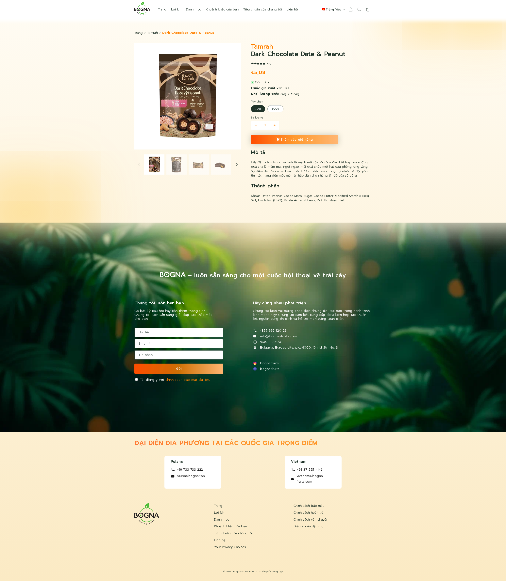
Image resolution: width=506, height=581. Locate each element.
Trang (139, 32)
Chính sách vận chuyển (311, 519)
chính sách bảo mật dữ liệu (187, 379)
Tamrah (152, 32)
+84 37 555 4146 (310, 469)
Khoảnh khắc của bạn (230, 526)
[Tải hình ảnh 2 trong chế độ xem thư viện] (176, 164)
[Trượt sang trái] (138, 164)
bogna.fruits (269, 369)
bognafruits (269, 363)
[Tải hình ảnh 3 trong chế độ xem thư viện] (199, 164)
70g (258, 109)
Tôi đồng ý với (175, 379)
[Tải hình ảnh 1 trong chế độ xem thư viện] (154, 164)
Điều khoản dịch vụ (308, 526)
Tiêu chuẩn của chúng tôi (233, 533)
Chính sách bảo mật (309, 505)
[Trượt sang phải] (236, 164)
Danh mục (221, 519)
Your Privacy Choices (230, 547)
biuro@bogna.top (191, 476)
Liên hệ (219, 540)
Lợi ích (219, 512)
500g (275, 109)
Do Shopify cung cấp (270, 571)
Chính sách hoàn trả (309, 512)
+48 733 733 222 (190, 469)
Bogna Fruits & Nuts (245, 571)
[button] (359, 9)
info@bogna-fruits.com (278, 336)
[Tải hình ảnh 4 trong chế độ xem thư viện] (221, 164)
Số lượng (257, 117)
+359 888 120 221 (274, 330)
